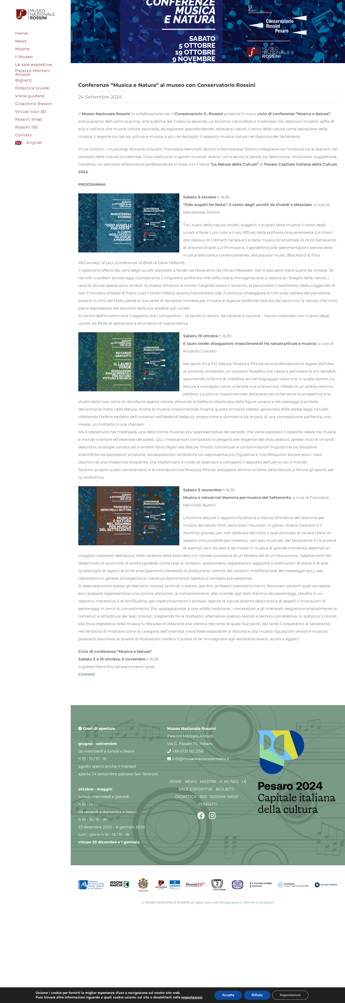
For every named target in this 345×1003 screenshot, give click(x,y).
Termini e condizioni (259, 902)
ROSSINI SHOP (224, 796)
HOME (175, 781)
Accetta (228, 995)
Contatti (86, 674)
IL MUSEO (229, 781)
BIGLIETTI (225, 789)
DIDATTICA (185, 796)
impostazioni (191, 997)
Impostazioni (290, 995)
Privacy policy (230, 902)
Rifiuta (257, 995)
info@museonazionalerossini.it (200, 758)
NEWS (191, 781)
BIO (203, 796)
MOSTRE (208, 781)
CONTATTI (207, 804)
